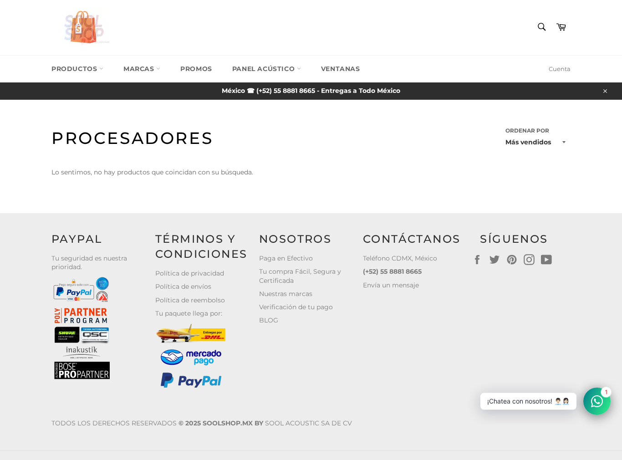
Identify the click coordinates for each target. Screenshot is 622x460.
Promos (196, 69)
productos (75, 69)
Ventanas (340, 69)
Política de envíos (183, 286)
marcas (139, 69)
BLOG (268, 320)
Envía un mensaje (391, 285)
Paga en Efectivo (286, 258)
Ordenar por (527, 130)
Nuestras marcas (285, 294)
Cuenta (560, 68)
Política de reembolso (190, 300)
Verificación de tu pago (296, 307)
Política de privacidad (189, 273)
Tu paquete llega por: (188, 313)
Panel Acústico (264, 69)
